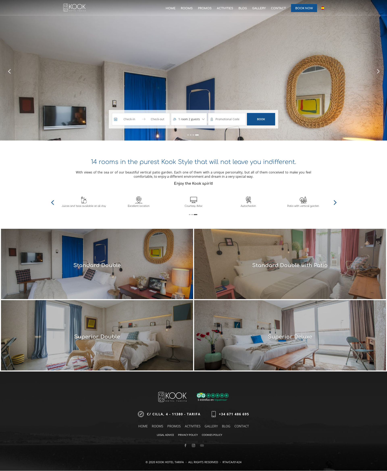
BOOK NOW (304, 8)
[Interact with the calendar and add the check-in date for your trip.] (115, 119)
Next (335, 202)
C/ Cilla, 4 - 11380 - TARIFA (174, 414)
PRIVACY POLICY (188, 435)
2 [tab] (194, 214)
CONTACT (278, 8)
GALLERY (259, 8)
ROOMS (187, 8)
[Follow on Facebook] (185, 445)
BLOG (242, 8)
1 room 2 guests (189, 119)
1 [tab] (190, 214)
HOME (171, 8)
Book (261, 119)
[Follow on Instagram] (193, 445)
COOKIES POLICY (212, 435)
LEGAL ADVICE (165, 435)
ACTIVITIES (225, 8)
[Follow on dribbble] (201, 443)
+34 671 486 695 (234, 414)
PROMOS (205, 8)
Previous (52, 202)
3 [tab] (196, 214)
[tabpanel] (83, 201)
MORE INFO (83, 298)
